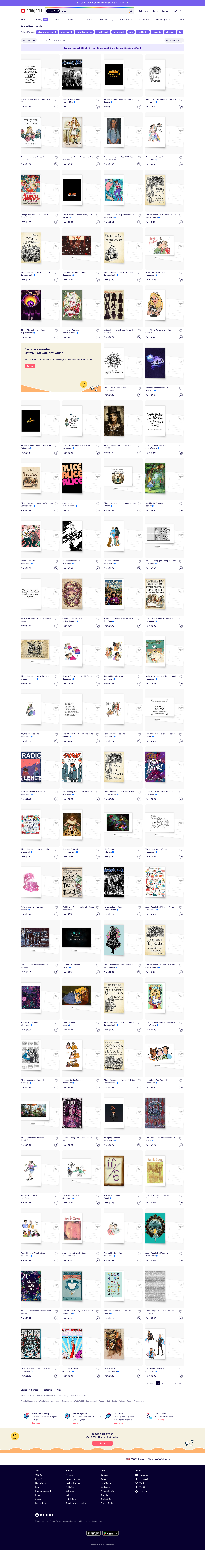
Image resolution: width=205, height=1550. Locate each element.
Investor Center (73, 1479)
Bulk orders (40, 1503)
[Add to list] (56, 100)
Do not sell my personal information (76, 1521)
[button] (102, 3)
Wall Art (90, 19)
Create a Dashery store (76, 1503)
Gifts (182, 19)
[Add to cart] (56, 106)
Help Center (106, 1483)
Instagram (143, 1475)
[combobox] (89, 11)
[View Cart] (181, 11)
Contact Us (106, 1499)
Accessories (144, 19)
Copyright (105, 1495)
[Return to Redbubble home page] (31, 11)
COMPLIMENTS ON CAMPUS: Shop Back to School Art (102, 3)
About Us (70, 1475)
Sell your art (71, 1491)
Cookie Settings (108, 1503)
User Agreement (41, 1521)
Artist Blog (71, 1499)
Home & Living (106, 19)
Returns (104, 1479)
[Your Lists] (175, 11)
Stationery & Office (164, 19)
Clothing (40, 19)
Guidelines (105, 1487)
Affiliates (70, 1487)
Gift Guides (40, 1475)
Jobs (68, 1495)
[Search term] (130, 11)
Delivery (104, 1475)
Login (37, 1495)
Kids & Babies (126, 19)
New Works (40, 1483)
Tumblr (142, 1487)
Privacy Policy (55, 1521)
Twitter (142, 1483)
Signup (38, 1499)
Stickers (58, 19)
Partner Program (73, 1483)
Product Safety (107, 1491)
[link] (47, 32)
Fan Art (38, 1479)
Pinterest (143, 1491)
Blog (37, 1487)
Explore (24, 19)
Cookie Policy (97, 1521)
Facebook (143, 1479)
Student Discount (43, 1491)
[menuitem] (24, 19)
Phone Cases (74, 19)
